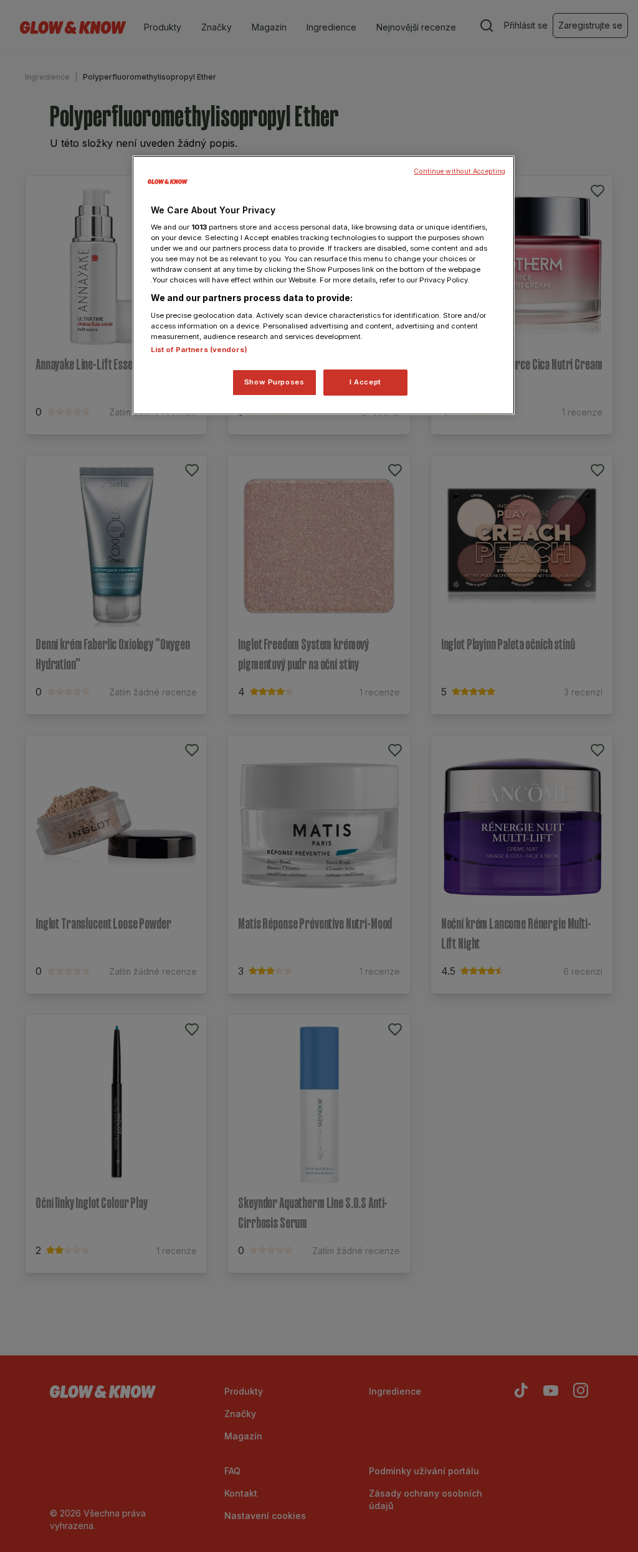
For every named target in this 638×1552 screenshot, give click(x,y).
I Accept (365, 382)
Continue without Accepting (459, 171)
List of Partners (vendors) (199, 349)
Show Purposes (274, 382)
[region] (323, 286)
